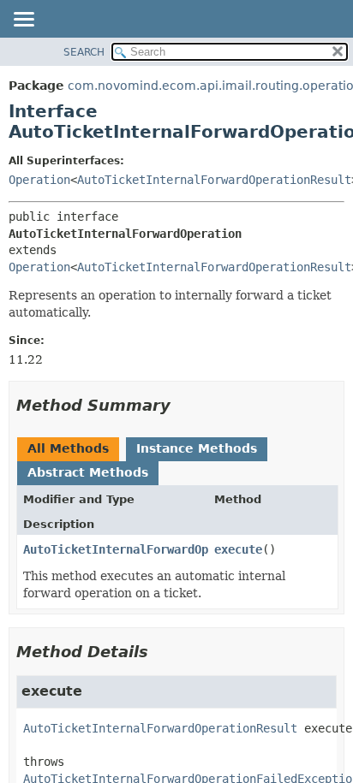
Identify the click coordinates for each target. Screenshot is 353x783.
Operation (39, 180)
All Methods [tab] (68, 448)
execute (238, 549)
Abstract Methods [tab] (87, 472)
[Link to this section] (182, 405)
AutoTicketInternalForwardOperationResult (214, 180)
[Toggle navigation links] (23, 21)
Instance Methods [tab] (196, 448)
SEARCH (84, 52)
